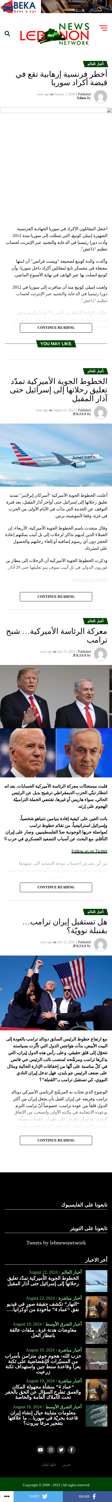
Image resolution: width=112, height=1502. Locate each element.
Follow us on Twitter (89, 851)
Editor (81, 98)
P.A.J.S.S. (79, 414)
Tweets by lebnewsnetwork (56, 1243)
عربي (67, 1464)
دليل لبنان (49, 1464)
